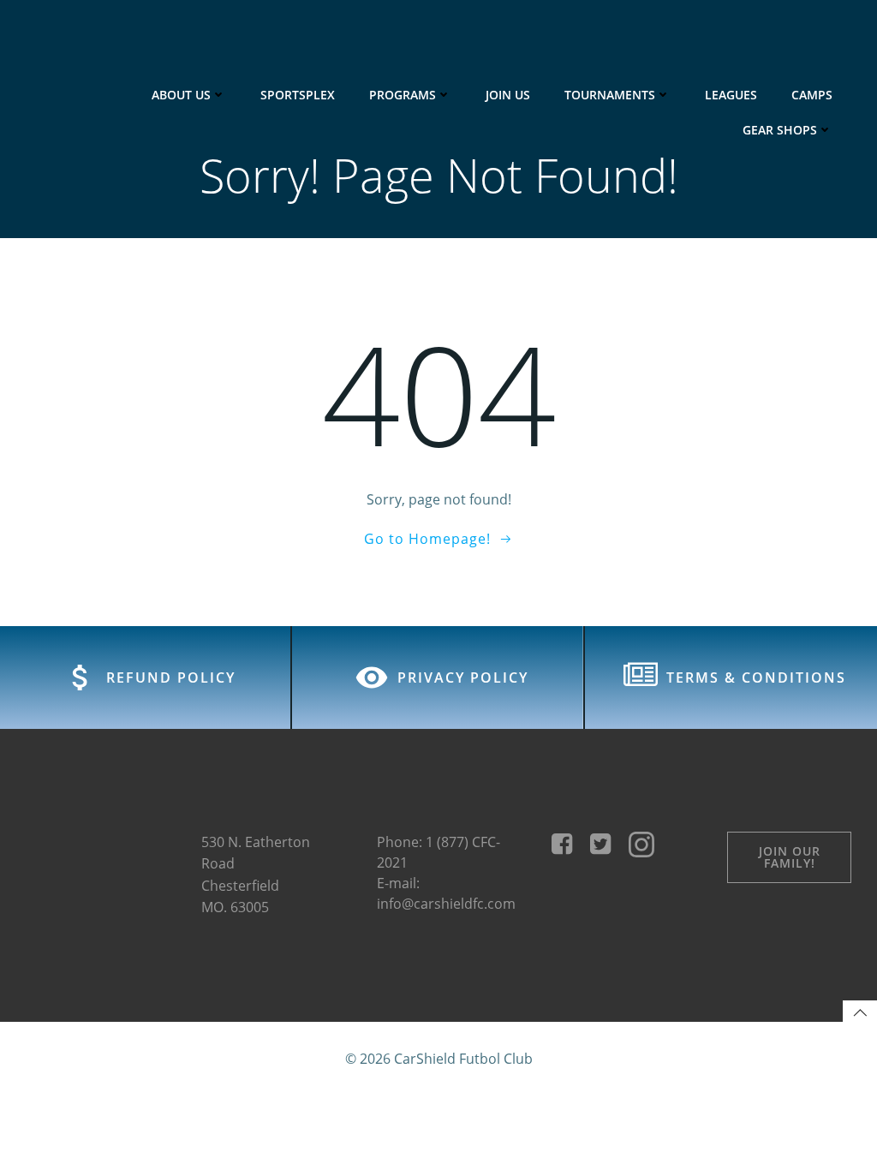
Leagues (731, 95)
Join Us (508, 95)
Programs (402, 95)
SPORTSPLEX (297, 95)
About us (181, 95)
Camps (811, 95)
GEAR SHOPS (780, 130)
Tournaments (609, 95)
